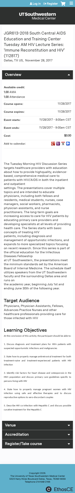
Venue (10, 425)
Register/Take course (23, 443)
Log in (37, 3)
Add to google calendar (53, 144)
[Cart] (63, 6)
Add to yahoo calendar (58, 144)
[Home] (37, 15)
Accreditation (17, 434)
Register (52, 3)
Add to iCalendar (63, 143)
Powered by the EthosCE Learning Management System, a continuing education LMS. (59, 489)
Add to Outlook (68, 144)
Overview (13, 74)
